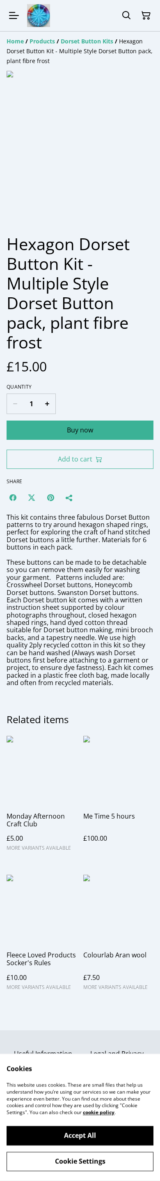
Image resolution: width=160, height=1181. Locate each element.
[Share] (69, 497)
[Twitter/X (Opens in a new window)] (31, 497)
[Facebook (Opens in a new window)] (13, 497)
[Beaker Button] (38, 15)
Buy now (80, 429)
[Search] (126, 16)
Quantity (19, 387)
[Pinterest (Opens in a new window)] (50, 497)
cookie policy (98, 1112)
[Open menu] (14, 16)
